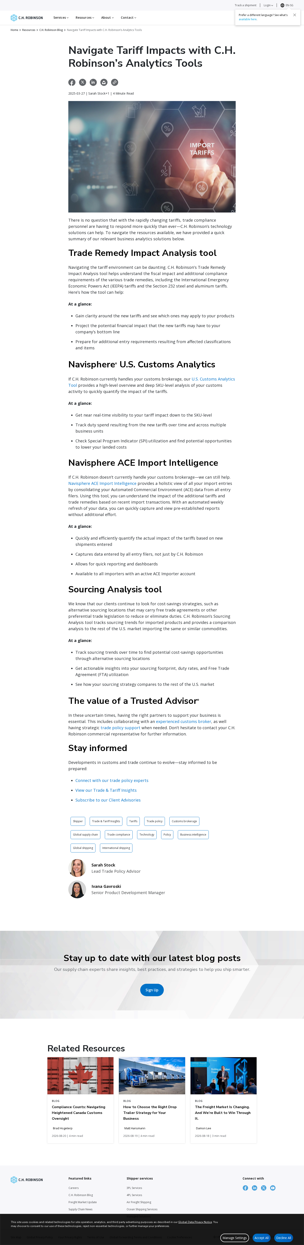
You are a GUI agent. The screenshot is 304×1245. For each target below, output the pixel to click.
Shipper (78, 821)
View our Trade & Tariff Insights (106, 790)
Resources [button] (84, 17)
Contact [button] (128, 17)
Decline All (283, 1238)
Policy (167, 834)
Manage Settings (235, 1238)
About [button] (106, 17)
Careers (74, 1188)
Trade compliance (118, 834)
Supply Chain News (80, 1209)
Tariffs (133, 821)
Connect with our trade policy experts (111, 780)
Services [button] (60, 17)
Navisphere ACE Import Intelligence (102, 483)
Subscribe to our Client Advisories (108, 800)
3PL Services (134, 1188)
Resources (28, 30)
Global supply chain (85, 834)
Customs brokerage (184, 821)
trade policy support (120, 727)
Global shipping (83, 848)
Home (14, 30)
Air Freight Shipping (139, 1202)
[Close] (295, 15)
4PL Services (134, 1195)
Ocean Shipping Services (142, 1209)
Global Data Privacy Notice (195, 1222)
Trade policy (154, 821)
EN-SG (289, 5)
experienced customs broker (183, 721)
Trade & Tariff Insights (106, 821)
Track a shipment (245, 5)
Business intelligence (193, 834)
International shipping (116, 848)
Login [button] (267, 5)
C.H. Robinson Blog (51, 30)
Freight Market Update (83, 1202)
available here (248, 19)
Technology (147, 834)
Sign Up (152, 990)
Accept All (262, 1238)
